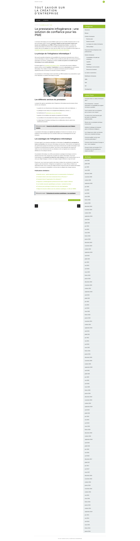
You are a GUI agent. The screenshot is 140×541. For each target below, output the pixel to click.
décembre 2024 (88, 206)
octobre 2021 (88, 324)
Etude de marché (90, 41)
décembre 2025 (88, 173)
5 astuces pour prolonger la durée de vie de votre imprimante (52, 186)
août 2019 (87, 409)
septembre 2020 (88, 367)
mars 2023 (87, 272)
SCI (85, 85)
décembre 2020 (88, 357)
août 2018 (87, 442)
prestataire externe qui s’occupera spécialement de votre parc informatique (52, 49)
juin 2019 (87, 416)
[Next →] (78, 206)
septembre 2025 (88, 183)
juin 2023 (87, 262)
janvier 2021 (87, 354)
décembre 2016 (88, 475)
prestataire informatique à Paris (52, 65)
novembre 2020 (88, 360)
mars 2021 (87, 347)
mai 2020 (87, 380)
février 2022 (87, 314)
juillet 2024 (87, 222)
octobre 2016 (88, 482)
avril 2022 (87, 308)
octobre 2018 (88, 436)
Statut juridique (89, 46)
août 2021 (87, 331)
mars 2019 (87, 426)
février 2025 (87, 199)
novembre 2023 (88, 245)
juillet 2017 (87, 462)
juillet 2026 (87, 163)
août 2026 (87, 160)
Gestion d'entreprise (74, 200)
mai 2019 (87, 419)
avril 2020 (87, 383)
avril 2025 (87, 193)
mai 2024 (87, 229)
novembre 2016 (88, 478)
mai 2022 (87, 304)
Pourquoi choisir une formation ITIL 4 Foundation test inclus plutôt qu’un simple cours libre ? (93, 149)
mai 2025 (87, 190)
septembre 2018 (88, 439)
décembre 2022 (88, 281)
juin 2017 (87, 465)
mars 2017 (87, 472)
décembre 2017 (88, 459)
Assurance (87, 29)
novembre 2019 (88, 400)
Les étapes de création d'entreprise (94, 44)
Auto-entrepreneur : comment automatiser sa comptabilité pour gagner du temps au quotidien (94, 105)
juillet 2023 (87, 258)
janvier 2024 (87, 239)
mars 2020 (87, 386)
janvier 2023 (87, 278)
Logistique (88, 64)
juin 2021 (87, 337)
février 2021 (87, 350)
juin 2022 (87, 301)
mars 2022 (87, 311)
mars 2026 (87, 170)
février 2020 (87, 390)
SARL (86, 79)
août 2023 (87, 255)
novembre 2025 (88, 176)
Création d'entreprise (89, 36)
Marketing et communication (92, 66)
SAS (86, 82)
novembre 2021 (88, 321)
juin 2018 (87, 449)
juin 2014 (87, 514)
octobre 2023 (88, 249)
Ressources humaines (91, 69)
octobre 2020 (88, 363)
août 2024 (87, 219)
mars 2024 (87, 232)
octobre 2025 (88, 180)
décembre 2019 (88, 396)
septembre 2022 (88, 291)
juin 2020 (87, 377)
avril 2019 (87, 423)
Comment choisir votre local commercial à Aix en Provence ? (52, 176)
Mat (51, 24)
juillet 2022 (87, 298)
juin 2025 (87, 186)
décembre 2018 (88, 432)
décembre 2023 (88, 242)
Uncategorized (88, 89)
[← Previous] (36, 206)
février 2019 (87, 429)
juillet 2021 (87, 334)
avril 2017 (87, 469)
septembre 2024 (88, 216)
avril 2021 (87, 344)
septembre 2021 (88, 327)
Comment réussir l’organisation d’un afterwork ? (49, 179)
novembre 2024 (88, 209)
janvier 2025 (87, 203)
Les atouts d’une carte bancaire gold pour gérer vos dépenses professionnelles (93, 117)
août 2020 (87, 370)
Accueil (38, 20)
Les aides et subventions (90, 72)
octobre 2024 (88, 212)
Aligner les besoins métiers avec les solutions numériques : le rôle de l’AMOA (56, 188)
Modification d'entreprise (90, 76)
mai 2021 (87, 341)
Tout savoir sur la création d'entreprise (50, 10)
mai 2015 (87, 495)
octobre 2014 (88, 508)
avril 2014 (87, 521)
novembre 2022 (88, 285)
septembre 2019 (88, 406)
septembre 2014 (88, 511)
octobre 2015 (88, 491)
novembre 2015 (88, 488)
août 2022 (87, 295)
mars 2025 (87, 196)
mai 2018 (87, 452)
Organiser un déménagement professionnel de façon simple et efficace (55, 181)
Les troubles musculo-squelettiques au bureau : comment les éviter (54, 184)
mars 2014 (87, 524)
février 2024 (87, 235)
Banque (86, 33)
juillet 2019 (87, 413)
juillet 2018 (87, 446)
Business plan (89, 39)
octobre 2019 (88, 403)
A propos (45, 20)
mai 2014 (87, 518)
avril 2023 (87, 268)
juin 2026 (87, 167)
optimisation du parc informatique (53, 112)
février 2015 (87, 501)
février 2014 (87, 528)
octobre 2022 (88, 288)
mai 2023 (87, 265)
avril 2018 (87, 455)
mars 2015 (87, 498)
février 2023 (87, 275)
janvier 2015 (87, 505)
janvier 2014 (87, 531)
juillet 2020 (87, 373)
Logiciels (88, 61)
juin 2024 (87, 226)
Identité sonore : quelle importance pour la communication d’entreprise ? (55, 174)
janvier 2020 (87, 393)
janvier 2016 (87, 485)
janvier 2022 (87, 318)
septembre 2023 (88, 252)
